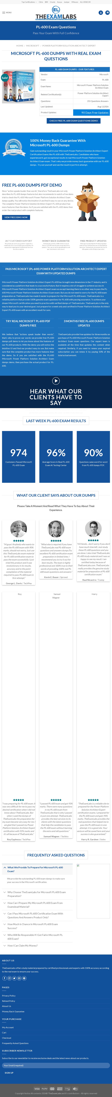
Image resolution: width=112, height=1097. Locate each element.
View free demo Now (16, 217)
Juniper (67, 2)
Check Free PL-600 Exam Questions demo (73, 120)
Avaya (59, 2)
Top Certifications (28, 2)
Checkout (6, 1038)
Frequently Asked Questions (15, 1043)
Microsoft (32, 45)
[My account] (101, 12)
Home (19, 45)
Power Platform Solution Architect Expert (69, 45)
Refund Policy (8, 1001)
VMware (74, 2)
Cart (4, 1032)
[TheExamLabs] (56, 12)
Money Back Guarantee (13, 1011)
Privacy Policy (8, 995)
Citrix (41, 2)
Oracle (52, 2)
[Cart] (107, 12)
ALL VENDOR (85, 2)
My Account (8, 1027)
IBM (46, 2)
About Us (6, 1006)
